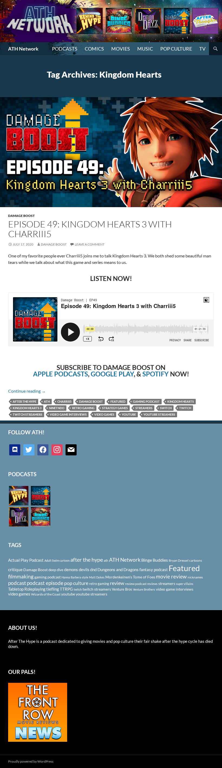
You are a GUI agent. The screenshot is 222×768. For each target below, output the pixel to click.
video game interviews (68, 414)
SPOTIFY (155, 374)
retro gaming (83, 408)
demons (71, 569)
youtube (129, 414)
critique (15, 569)
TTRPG (66, 589)
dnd (93, 569)
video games (104, 414)
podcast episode (45, 583)
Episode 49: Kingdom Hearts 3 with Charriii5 (90, 229)
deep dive (55, 570)
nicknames (195, 577)
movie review (171, 577)
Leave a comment (90, 244)
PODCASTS (64, 49)
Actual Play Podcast (26, 560)
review (117, 583)
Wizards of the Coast (45, 594)
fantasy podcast (153, 569)
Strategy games (115, 408)
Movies (120, 49)
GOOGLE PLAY (112, 374)
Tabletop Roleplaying (26, 589)
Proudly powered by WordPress (30, 761)
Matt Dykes (97, 577)
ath (47, 401)
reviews (152, 583)
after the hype (24, 401)
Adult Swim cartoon (57, 560)
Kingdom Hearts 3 (27, 408)
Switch (166, 408)
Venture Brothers (144, 589)
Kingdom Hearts (180, 401)
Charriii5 (64, 401)
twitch (185, 408)
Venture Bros (122, 589)
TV (202, 49)
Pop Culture (176, 49)
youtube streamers (159, 414)
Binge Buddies (154, 560)
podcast (17, 583)
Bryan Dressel (178, 560)
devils (84, 569)
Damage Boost (21, 216)
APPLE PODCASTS (60, 374)
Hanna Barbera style (74, 577)
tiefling (52, 589)
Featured (117, 401)
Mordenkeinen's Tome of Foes (130, 577)
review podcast (135, 584)
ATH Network (23, 49)
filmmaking (21, 576)
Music (145, 49)
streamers (143, 408)
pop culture (76, 583)
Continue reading (27, 390)
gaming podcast (146, 401)
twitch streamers (27, 414)
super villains (184, 583)
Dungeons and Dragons (118, 569)
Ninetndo (56, 408)
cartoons (195, 560)
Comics (94, 49)
